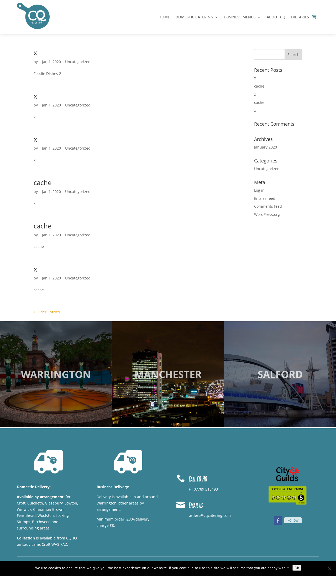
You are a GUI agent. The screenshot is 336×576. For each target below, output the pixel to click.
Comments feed (268, 206)
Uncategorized (78, 61)
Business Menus (240, 17)
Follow (292, 520)
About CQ (276, 17)
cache (43, 182)
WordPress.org (267, 214)
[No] (329, 568)
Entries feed (264, 198)
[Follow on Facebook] (278, 520)
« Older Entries (47, 311)
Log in (259, 190)
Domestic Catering (194, 17)
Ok (297, 568)
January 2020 (265, 147)
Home (164, 17)
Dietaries (300, 17)
